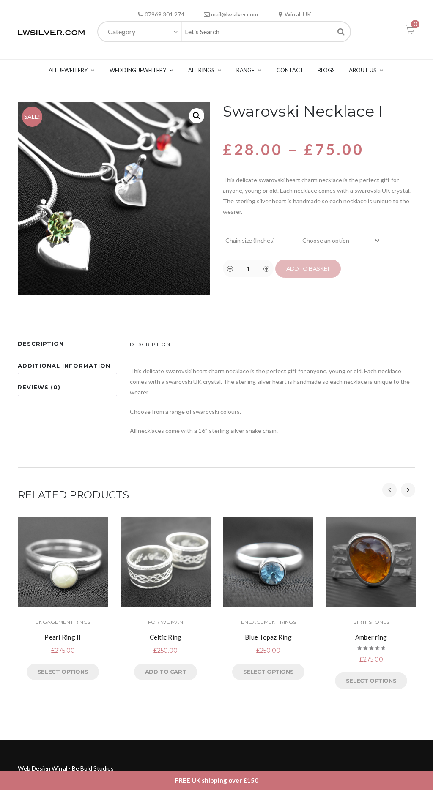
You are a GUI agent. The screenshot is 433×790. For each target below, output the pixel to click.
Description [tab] (41, 343)
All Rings (201, 70)
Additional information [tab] (64, 365)
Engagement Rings (63, 622)
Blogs (326, 70)
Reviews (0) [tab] (39, 387)
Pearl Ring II (62, 637)
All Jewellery (68, 70)
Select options (63, 671)
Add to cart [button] (165, 671)
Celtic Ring (166, 637)
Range (245, 70)
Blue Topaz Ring (268, 637)
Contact (290, 70)
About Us (362, 70)
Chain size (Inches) (250, 240)
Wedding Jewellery (138, 70)
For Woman (165, 622)
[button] (196, 115)
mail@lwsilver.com (234, 14)
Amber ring (371, 637)
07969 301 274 (164, 14)
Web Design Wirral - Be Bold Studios (66, 768)
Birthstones (371, 622)
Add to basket (308, 268)
